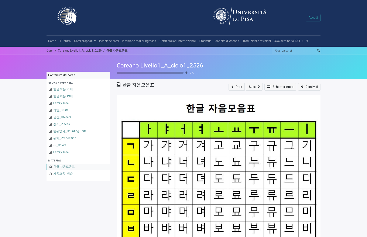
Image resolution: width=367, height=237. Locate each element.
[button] (307, 41)
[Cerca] (317, 50)
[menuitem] (52, 41)
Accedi (313, 17)
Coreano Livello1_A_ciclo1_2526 (160, 65)
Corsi (50, 50)
